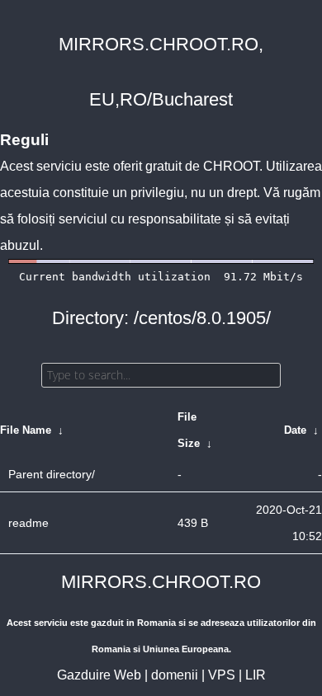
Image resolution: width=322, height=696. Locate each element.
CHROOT (231, 166)
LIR (255, 675)
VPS (221, 675)
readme (28, 522)
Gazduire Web (99, 675)
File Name (25, 430)
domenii (174, 675)
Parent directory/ (51, 474)
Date (295, 430)
